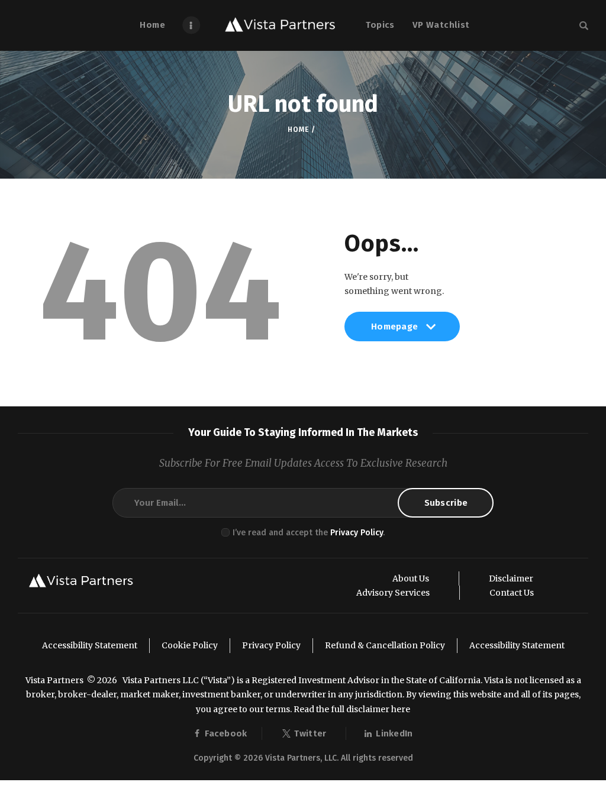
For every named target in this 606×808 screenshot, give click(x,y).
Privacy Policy (356, 533)
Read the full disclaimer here (352, 709)
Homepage (394, 331)
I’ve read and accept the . (309, 533)
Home (298, 129)
